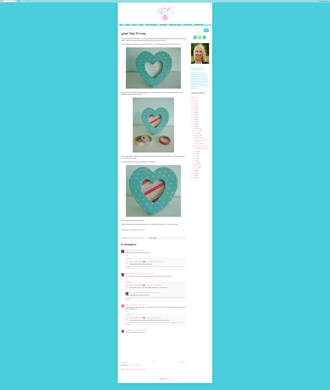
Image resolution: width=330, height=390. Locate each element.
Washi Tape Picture (199, 143)
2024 (194, 105)
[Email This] (149, 238)
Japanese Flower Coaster (201, 146)
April (195, 160)
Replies (129, 258)
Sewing (128, 24)
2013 (194, 173)
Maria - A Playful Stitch (136, 261)
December (197, 128)
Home (121, 24)
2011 (194, 177)
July (195, 153)
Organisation (163, 24)
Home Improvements (151, 24)
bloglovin (143, 230)
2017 (194, 121)
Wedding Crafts (199, 24)
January (196, 167)
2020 (194, 114)
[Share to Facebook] (154, 238)
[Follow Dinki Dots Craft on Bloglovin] (198, 93)
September (197, 135)
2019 (194, 117)
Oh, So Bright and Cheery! (201, 148)
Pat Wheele (128, 330)
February (196, 165)
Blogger (168, 378)
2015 (194, 126)
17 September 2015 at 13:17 (137, 305)
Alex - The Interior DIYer (132, 273)
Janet (127, 250)
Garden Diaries (188, 24)
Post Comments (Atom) (135, 365)
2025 (194, 103)
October (196, 133)
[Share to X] (153, 238)
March (196, 163)
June (195, 156)
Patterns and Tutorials (175, 24)
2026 (194, 100)
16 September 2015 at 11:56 (147, 273)
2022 (194, 110)
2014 (194, 170)
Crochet (134, 24)
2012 (194, 175)
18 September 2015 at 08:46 (152, 292)
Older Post (182, 362)
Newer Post (125, 362)
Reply (126, 255)
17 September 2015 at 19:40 (153, 317)
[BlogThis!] (151, 238)
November (197, 131)
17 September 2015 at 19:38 (153, 261)
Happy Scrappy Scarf (199, 137)
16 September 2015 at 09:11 (137, 250)
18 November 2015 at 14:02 (140, 330)
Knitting (141, 24)
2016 (194, 124)
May (195, 158)
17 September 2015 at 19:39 (153, 285)
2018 (194, 119)
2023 (194, 107)
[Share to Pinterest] (156, 238)
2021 (194, 112)
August (196, 151)
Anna (126, 305)
